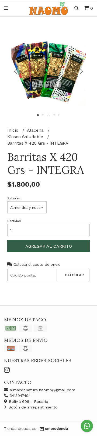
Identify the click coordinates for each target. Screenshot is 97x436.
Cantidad (14, 221)
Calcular (74, 275)
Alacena (36, 130)
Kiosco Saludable (25, 136)
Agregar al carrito (48, 246)
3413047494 (19, 395)
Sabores (13, 198)
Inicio (13, 130)
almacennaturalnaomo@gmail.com (41, 390)
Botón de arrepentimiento (32, 407)
